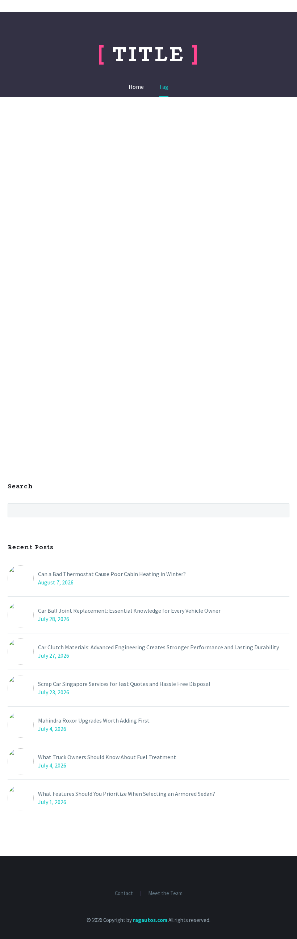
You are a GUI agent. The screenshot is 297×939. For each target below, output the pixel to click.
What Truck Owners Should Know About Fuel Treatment (107, 757)
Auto (169, 28)
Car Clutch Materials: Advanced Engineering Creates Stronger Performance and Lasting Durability (158, 647)
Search (281, 510)
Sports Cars (205, 28)
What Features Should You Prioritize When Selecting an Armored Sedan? (126, 793)
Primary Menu (277, 6)
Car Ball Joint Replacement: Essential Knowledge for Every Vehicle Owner (129, 610)
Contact (124, 893)
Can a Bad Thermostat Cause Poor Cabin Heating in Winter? (112, 574)
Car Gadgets (132, 28)
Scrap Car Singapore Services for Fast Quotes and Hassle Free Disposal (124, 683)
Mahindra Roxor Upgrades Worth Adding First (94, 720)
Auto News (250, 28)
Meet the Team (165, 893)
